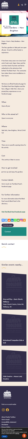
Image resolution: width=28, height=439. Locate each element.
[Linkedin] (12, 220)
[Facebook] (3, 220)
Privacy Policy (6, 427)
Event (8, 41)
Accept (4, 436)
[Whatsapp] (15, 220)
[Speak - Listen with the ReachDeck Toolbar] (24, 436)
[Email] (18, 220)
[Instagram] (21, 220)
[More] (24, 220)
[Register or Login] (18, 4)
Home (3, 41)
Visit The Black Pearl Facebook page (13, 212)
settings (17, 433)
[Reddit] (9, 220)
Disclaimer (5, 425)
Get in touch (5, 420)
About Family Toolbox (8, 417)
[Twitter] (6, 220)
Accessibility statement (9, 422)
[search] (22, 5)
